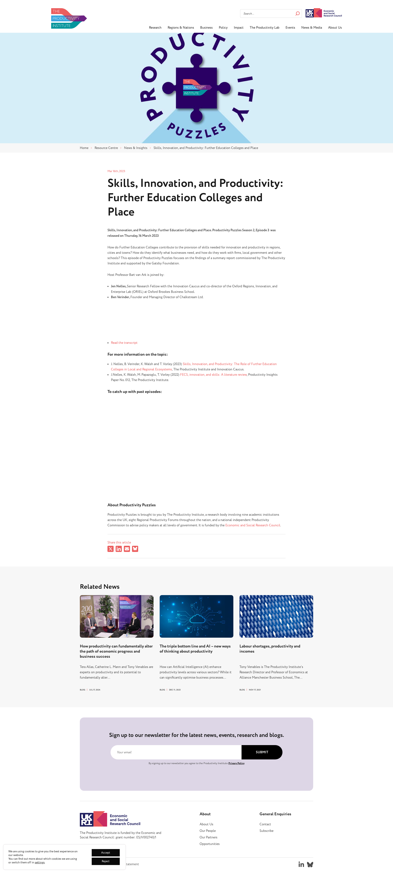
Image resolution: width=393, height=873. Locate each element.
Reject (106, 861)
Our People (208, 831)
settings (40, 862)
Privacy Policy (236, 763)
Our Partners (208, 837)
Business (206, 27)
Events (290, 27)
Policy (223, 27)
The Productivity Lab (264, 27)
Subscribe (266, 831)
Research (155, 27)
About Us (335, 27)
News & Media (311, 27)
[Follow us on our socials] (301, 865)
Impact (239, 27)
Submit (262, 752)
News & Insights (135, 148)
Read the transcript (124, 343)
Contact (265, 824)
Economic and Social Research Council (252, 525)
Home (84, 148)
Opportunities (210, 844)
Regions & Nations (181, 27)
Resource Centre (106, 148)
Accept (105, 853)
